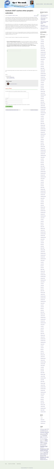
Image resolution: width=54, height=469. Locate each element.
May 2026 (42, 43)
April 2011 (42, 351)
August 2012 (42, 324)
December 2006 (43, 408)
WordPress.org (43, 423)
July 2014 (42, 283)
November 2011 (43, 340)
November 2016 (43, 233)
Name (6, 99)
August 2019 (42, 178)
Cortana (44, 433)
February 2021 (43, 146)
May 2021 (42, 141)
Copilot (41, 433)
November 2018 (43, 192)
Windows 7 (46, 454)
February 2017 (43, 228)
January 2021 (43, 148)
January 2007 (43, 406)
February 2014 (43, 292)
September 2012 (43, 322)
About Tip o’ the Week (11, 463)
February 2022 (43, 125)
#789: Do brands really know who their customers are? (44, 18)
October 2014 (43, 278)
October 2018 (43, 194)
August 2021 (42, 135)
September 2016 (43, 237)
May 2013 (42, 308)
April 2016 (42, 246)
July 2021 (42, 137)
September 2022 (43, 112)
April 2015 (42, 267)
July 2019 (42, 180)
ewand (17, 15)
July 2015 (42, 262)
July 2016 (42, 240)
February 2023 (43, 103)
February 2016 (43, 249)
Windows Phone (43, 459)
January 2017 (43, 230)
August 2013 (42, 303)
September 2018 (43, 196)
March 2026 (42, 46)
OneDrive (42, 443)
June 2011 (42, 347)
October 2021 (43, 132)
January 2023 (43, 105)
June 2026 (42, 41)
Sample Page (19, 463)
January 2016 (43, 251)
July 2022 (42, 116)
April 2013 (42, 310)
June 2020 (42, 160)
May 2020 (42, 162)
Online (44, 444)
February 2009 (43, 374)
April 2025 (42, 66)
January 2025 (43, 71)
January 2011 (43, 356)
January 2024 (43, 93)
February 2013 (43, 313)
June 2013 (42, 306)
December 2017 (43, 210)
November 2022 (43, 109)
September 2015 (43, 258)
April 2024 (42, 87)
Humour (46, 437)
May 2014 (42, 287)
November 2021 (43, 130)
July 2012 (42, 326)
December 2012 (43, 317)
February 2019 (43, 189)
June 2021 (42, 139)
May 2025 (42, 64)
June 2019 (42, 182)
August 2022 (43, 114)
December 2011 (43, 338)
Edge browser (45, 434)
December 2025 (43, 52)
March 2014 (42, 290)
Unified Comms (43, 453)
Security (44, 451)
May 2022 (42, 119)
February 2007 (43, 404)
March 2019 (42, 187)
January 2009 (43, 376)
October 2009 (43, 363)
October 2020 (43, 153)
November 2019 (43, 173)
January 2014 (43, 294)
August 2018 (42, 198)
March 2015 (42, 269)
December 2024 (43, 73)
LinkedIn (42, 438)
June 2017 (42, 221)
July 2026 (42, 39)
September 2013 (43, 301)
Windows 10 (44, 457)
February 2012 (43, 335)
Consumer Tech (44, 432)
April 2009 (42, 370)
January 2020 (43, 169)
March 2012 (42, 333)
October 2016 (43, 235)
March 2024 (42, 89)
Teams (46, 452)
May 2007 (42, 399)
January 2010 (43, 360)
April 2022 (42, 121)
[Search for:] (44, 9)
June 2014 (42, 285)
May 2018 (42, 203)
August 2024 (43, 80)
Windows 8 (43, 455)
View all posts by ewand (13, 83)
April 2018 (42, 205)
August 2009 (43, 365)
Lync (45, 438)
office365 (45, 442)
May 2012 (42, 329)
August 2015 (42, 260)
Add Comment (36, 15)
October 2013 (43, 299)
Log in (42, 417)
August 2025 (43, 59)
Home (43, 437)
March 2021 (42, 144)
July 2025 (42, 61)
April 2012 (42, 331)
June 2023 (42, 96)
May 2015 (42, 265)
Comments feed (43, 421)
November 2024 (43, 75)
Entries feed (42, 419)
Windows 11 (43, 458)
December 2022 (43, 107)
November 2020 (43, 151)
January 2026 (43, 50)
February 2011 (43, 354)
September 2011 (43, 342)
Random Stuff (44, 450)
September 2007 (43, 392)
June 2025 (42, 62)
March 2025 (42, 68)
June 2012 (42, 328)
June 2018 (42, 201)
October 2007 (43, 390)
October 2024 (43, 77)
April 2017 (42, 224)
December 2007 (43, 386)
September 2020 (43, 155)
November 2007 (43, 388)
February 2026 (43, 48)
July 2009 (42, 367)
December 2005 (43, 411)
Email (6, 101)
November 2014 (43, 276)
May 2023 (42, 98)
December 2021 (43, 128)
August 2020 (43, 157)
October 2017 (43, 214)
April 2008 (42, 379)
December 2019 (43, 171)
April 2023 (42, 100)
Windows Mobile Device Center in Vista (12, 109)
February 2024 (43, 91)
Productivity (44, 449)
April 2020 (42, 164)
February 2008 (43, 383)
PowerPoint (42, 447)
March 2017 (42, 226)
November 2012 (43, 319)
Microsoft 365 (42, 439)
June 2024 (42, 84)
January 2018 (43, 208)
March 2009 (42, 372)
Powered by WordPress (24, 467)
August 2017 (42, 217)
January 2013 (43, 315)
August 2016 (42, 239)
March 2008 (42, 381)
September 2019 (43, 176)
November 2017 (43, 212)
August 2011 (42, 344)
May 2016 (42, 244)
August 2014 (42, 281)
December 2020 (43, 150)
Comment (7, 98)
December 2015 (43, 253)
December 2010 (43, 358)
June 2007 (42, 397)
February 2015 (43, 271)
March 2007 (42, 402)
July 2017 (42, 219)
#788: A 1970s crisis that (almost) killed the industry (44, 22)
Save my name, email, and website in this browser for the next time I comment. (18, 104)
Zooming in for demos (34, 109)
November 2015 (43, 255)
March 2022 (42, 123)
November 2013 (43, 297)
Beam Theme (31, 467)
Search (41, 451)
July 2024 (42, 82)
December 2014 (43, 274)
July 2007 (42, 395)
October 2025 (43, 55)
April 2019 (42, 185)
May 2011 (42, 349)
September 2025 (43, 57)
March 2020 (42, 166)
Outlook (44, 446)
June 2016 (42, 242)
